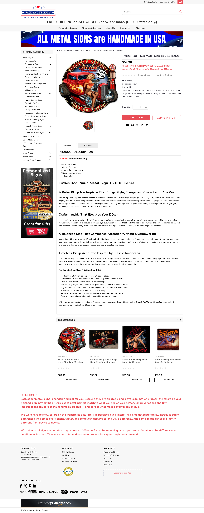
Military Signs (30, 90)
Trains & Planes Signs (33, 126)
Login (162, 2)
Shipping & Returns (91, 28)
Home (58, 51)
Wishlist (65, 455)
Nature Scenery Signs (33, 100)
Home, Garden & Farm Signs (36, 74)
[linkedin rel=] (34, 486)
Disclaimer (141, 28)
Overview (67, 145)
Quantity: (126, 107)
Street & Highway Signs (34, 119)
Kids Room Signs (32, 87)
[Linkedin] (142, 125)
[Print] (132, 125)
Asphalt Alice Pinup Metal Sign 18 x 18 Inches (135, 361)
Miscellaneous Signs (33, 93)
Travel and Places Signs (34, 132)
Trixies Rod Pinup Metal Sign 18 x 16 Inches (107, 51)
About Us (110, 28)
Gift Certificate (150, 2)
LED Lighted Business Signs (32, 145)
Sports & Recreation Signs (35, 116)
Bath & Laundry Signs (33, 67)
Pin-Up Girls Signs (32, 110)
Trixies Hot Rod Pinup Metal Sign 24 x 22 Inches (70, 361)
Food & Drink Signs (33, 71)
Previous (58, 85)
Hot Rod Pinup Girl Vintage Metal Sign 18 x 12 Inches (103, 361)
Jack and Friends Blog (122, 473)
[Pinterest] (146, 125)
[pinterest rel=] (30, 486)
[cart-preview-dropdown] (179, 2)
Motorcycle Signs (32, 97)
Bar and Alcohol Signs (34, 77)
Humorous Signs (32, 80)
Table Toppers (30, 123)
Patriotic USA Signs (33, 103)
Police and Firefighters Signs (36, 113)
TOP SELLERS (30, 61)
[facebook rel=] (20, 486)
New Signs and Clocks (32, 136)
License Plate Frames (32, 160)
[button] (37, 202)
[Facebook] (123, 125)
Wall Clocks (28, 156)
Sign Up (171, 2)
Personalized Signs (67, 28)
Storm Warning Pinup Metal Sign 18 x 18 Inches (168, 361)
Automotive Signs (32, 64)
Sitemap (44, 510)
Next (117, 85)
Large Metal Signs (31, 140)
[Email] (127, 125)
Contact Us (125, 28)
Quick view (103, 352)
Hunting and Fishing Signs (35, 84)
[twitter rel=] (25, 486)
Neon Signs (28, 153)
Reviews (88, 145)
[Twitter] (137, 125)
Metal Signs (28, 57)
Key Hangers (28, 149)
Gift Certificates (68, 452)
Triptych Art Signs (32, 129)
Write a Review (164, 75)
